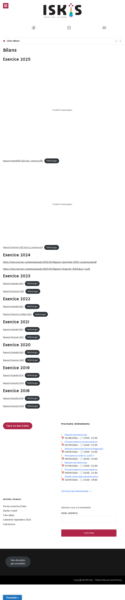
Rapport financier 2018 (13, 406)
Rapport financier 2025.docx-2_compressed (23, 247)
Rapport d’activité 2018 (13, 398)
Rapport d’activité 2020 (13, 352)
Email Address (69, 513)
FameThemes (116, 580)
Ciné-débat (13, 41)
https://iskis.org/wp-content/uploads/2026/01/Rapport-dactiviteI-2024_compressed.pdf (50, 261)
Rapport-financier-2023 (13, 291)
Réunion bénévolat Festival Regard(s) (84, 448)
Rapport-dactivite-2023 (13, 283)
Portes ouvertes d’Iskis (14, 506)
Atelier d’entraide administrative (81, 476)
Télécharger (51, 160)
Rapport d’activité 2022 (13, 306)
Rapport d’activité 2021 (13, 329)
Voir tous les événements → (76, 491)
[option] (64, 41)
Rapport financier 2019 (13, 383)
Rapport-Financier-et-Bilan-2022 (17, 314)
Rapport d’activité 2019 (13, 375)
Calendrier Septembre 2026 (17, 519)
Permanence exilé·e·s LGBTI (79, 455)
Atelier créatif (10, 510)
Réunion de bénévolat (76, 434)
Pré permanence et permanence (81, 441)
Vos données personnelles (18, 561)
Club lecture (9, 524)
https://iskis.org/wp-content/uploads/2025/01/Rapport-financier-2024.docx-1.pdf (46, 268)
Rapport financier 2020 (13, 360)
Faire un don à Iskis (18, 425)
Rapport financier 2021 (13, 337)
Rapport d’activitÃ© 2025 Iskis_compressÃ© (23, 160)
